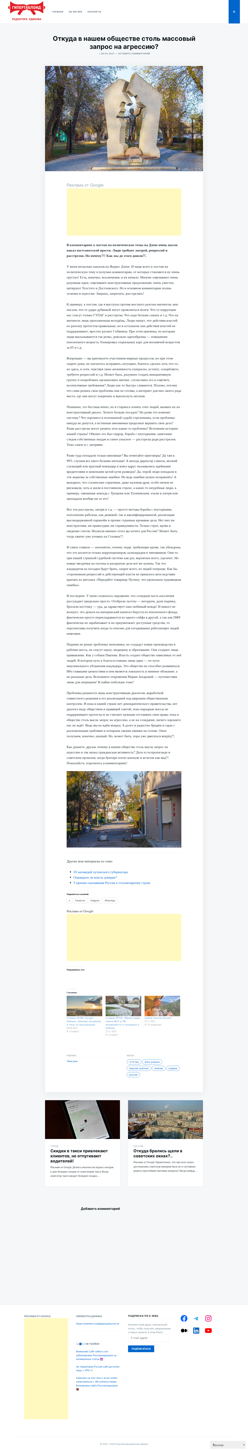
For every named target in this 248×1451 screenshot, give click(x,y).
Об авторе (75, 11)
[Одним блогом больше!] (162, 1006)
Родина (173, 1068)
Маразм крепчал (139, 1068)
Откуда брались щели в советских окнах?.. (157, 1153)
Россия (133, 1074)
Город (54, 1146)
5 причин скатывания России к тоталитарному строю (111, 882)
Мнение (158, 1068)
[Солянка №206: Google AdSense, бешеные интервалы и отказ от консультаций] (84, 1006)
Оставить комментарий (134, 53)
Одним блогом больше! (158, 1017)
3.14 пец (134, 1061)
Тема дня (72, 1061)
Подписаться (141, 1348)
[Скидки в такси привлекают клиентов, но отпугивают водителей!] (82, 1119)
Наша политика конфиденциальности (97, 1323)
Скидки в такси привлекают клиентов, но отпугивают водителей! (79, 1155)
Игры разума (152, 1061)
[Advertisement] (124, 212)
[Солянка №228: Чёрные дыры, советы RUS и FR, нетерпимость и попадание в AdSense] (123, 1006)
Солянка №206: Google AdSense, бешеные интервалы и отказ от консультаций (84, 1021)
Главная (57, 11)
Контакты (94, 11)
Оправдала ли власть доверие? (95, 877)
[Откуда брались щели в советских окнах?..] (165, 1119)
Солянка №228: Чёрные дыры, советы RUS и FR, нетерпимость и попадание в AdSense (123, 1023)
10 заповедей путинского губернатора (100, 872)
